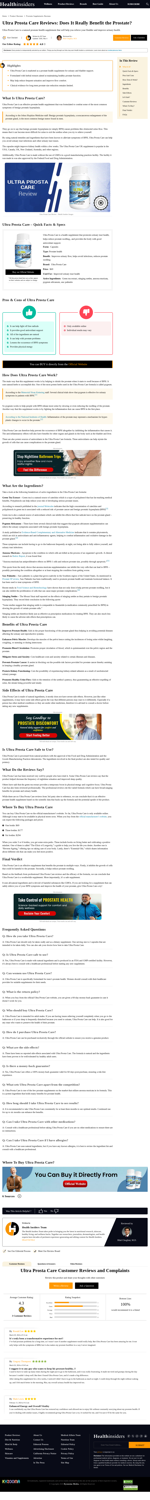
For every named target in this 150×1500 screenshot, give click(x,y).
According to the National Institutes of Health (26, 417)
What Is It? (127, 67)
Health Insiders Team (34, 1227)
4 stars (34, 1330)
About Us (37, 1435)
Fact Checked (12, 38)
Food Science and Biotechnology (32, 587)
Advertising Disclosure (43, 1449)
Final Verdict (127, 110)
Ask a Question (139, 38)
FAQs (125, 115)
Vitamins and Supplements (17, 1458)
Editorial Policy (68, 1444)
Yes (45, 1211)
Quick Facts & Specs (130, 71)
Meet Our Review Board (49, 1251)
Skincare (9, 1453)
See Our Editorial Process (19, 1251)
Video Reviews (76, 1264)
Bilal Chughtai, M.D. (70, 38)
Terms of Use (67, 1458)
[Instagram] (137, 1436)
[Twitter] (132, 1436)
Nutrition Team (68, 1440)
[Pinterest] (141, 1436)
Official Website (77, 364)
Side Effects (127, 93)
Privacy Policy (67, 1453)
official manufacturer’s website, (93, 816)
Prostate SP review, (10, 579)
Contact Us (38, 1440)
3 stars (31, 1330)
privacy (99, 1452)
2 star (28, 1330)
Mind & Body (11, 1444)
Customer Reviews (122, 38)
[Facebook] (128, 1436)
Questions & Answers (46, 1264)
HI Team (43, 36)
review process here (115, 50)
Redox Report (18, 556)
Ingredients (127, 84)
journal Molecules (46, 506)
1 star (25, 1330)
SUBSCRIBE (134, 4)
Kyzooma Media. (71, 1484)
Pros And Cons (128, 75)
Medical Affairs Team (71, 1435)
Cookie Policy (67, 1449)
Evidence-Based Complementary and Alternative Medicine (48, 532)
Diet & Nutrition (12, 1440)
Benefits (126, 89)
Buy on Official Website (23, 272)
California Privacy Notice (44, 1453)
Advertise (37, 1458)
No (52, 1211)
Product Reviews (12, 1435)
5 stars (38, 1331)
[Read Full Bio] (28, 1240)
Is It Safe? (126, 97)
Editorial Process (41, 1444)
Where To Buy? (128, 106)
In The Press (39, 1462)
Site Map (65, 1462)
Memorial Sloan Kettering (33, 392)
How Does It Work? (130, 80)
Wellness (9, 1449)
